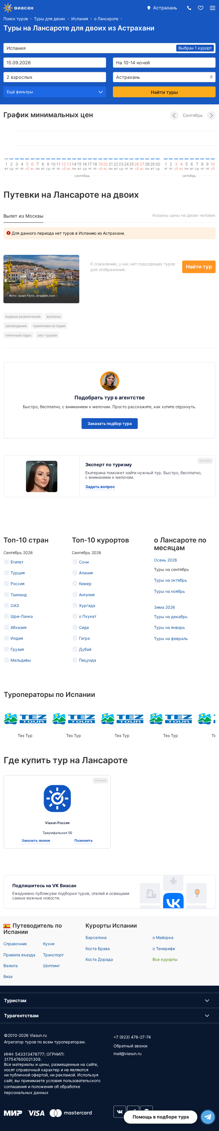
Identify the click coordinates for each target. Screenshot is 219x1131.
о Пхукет (87, 616)
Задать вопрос (100, 486)
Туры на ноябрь (169, 591)
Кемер (85, 583)
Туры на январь (169, 627)
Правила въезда (19, 954)
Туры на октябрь (170, 580)
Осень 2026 (165, 560)
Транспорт (53, 954)
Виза (8, 976)
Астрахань (165, 8)
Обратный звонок (130, 1045)
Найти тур (199, 267)
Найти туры (164, 92)
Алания (86, 572)
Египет (17, 562)
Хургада (87, 605)
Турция (18, 572)
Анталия (87, 594)
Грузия (17, 649)
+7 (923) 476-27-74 (132, 1037)
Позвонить (83, 841)
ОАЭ (15, 605)
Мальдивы (21, 660)
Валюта (10, 965)
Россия (18, 583)
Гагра (84, 638)
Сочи (84, 562)
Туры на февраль (171, 638)
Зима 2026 (164, 607)
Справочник (15, 943)
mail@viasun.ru (127, 1053)
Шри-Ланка (22, 616)
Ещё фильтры (20, 91)
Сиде (84, 627)
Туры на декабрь (171, 616)
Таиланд (19, 594)
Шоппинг (51, 965)
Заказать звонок (36, 841)
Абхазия (19, 627)
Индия (17, 638)
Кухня (48, 943)
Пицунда (87, 660)
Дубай (85, 649)
